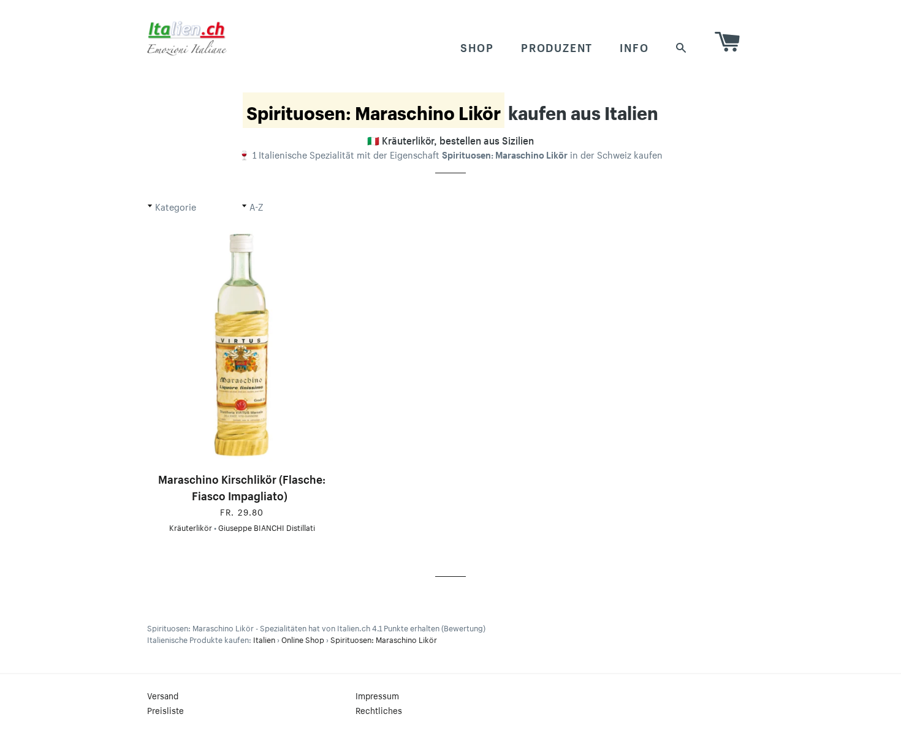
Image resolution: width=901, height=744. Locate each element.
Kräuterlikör (190, 526)
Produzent (557, 45)
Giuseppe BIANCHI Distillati (266, 526)
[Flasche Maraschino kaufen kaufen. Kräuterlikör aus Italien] (242, 345)
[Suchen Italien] (681, 46)
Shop (477, 45)
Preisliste (165, 709)
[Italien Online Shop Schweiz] (187, 38)
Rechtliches (378, 709)
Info (634, 45)
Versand (162, 695)
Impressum (377, 695)
